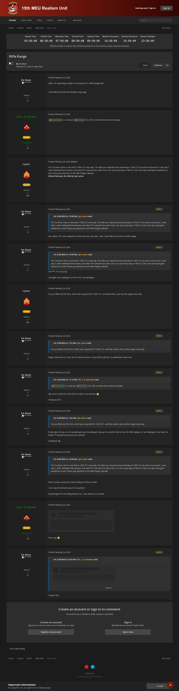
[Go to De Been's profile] (12, 65)
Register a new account (51, 632)
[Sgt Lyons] (26, 174)
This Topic (159, 20)
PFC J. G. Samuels (86, 379)
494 (27, 195)
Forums (12, 20)
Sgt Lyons (82, 216)
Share (145, 65)
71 (27, 101)
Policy (39, 20)
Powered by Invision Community (89, 676)
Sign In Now (128, 632)
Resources (77, 20)
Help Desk (38, 66)
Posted (59, 77)
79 (27, 148)
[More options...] (167, 77)
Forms (50, 20)
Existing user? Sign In (146, 8)
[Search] (169, 20)
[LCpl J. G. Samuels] (26, 127)
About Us (62, 20)
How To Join (26, 20)
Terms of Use (44, 687)
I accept (159, 686)
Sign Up (166, 8)
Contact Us (89, 673)
